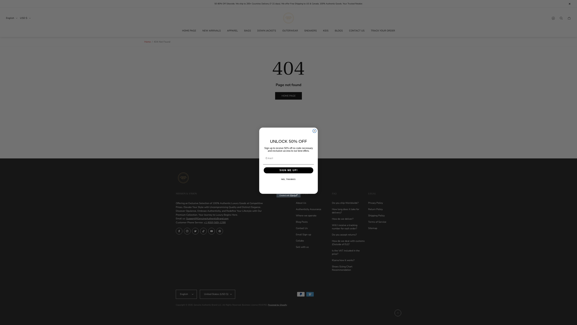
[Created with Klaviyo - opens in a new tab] (288, 195)
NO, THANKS (288, 179)
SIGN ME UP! (288, 170)
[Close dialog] (314, 131)
